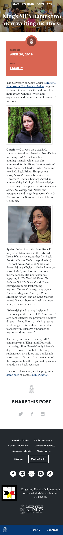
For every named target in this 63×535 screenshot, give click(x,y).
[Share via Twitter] (21, 414)
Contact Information (18, 445)
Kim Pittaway (40, 375)
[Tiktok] (50, 474)
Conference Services (45, 445)
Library (15, 4)
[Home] (5, 530)
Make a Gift (38, 459)
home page (12, 375)
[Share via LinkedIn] (42, 414)
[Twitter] (31, 474)
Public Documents (43, 440)
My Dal (40, 4)
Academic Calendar (21, 450)
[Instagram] (22, 474)
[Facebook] (13, 474)
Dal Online (28, 4)
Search (53, 529)
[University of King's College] (32, 509)
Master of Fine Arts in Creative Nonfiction (31, 84)
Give (49, 4)
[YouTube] (41, 474)
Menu (36, 529)
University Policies (20, 440)
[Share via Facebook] (32, 414)
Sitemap (18, 459)
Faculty (16, 68)
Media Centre (43, 450)
